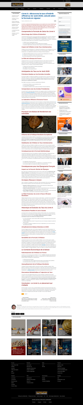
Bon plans (28, 362)
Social (43, 362)
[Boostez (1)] (64, 124)
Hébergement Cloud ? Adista (62, 75)
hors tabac (43, 244)
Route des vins (29, 366)
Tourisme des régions (61, 371)
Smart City (28, 381)
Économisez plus (14, 381)
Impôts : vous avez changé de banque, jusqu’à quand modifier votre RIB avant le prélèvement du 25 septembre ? (64, 183)
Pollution (43, 379)
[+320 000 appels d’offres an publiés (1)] (64, 46)
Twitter (13, 313)
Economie (48, 8)
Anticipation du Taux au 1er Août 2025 (15, 19)
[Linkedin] (64, 1)
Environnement (61, 8)
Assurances (13, 377)
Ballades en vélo (60, 365)
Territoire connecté (30, 382)
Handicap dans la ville (61, 379)
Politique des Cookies (32, 396)
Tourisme (34, 8)
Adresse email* (62, 25)
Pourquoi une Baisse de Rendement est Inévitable (15, 22)
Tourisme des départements (62, 369)
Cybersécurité (29, 377)
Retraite (43, 366)
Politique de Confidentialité (62, 32)
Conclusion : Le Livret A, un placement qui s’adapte (15, 34)
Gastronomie (29, 365)
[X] (63, 1)
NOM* (60, 21)
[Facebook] (60, 1)
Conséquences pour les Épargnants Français (15, 25)
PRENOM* (60, 17)
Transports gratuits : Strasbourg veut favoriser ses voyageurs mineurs (64, 114)
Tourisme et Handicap (61, 368)
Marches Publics (14, 386)
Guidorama (41, 8)
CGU (47, 396)
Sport (12, 371)
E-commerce (13, 379)
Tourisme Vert (59, 373)
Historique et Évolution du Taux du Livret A (15, 28)
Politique (12, 366)
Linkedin (50, 402)
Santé (29, 8)
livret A (26, 293)
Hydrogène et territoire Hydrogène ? (63, 85)
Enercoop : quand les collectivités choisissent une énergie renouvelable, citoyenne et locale (64, 167)
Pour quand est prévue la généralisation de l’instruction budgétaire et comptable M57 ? (64, 107)
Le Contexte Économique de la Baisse (15, 31)
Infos (58, 377)
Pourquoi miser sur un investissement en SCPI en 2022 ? (65, 111)
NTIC (54, 8)
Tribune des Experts (14, 369)
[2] (64, 93)
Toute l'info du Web (14, 365)
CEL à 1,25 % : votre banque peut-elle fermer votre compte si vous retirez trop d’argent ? (64, 207)
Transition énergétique (46, 381)
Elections (22, 8)
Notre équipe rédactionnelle (54, 396)
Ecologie (43, 377)
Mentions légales (40, 396)
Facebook (17, 313)
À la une (16, 8)
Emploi (12, 382)
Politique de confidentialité (22, 396)
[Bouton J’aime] (55, 21)
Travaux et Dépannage (30, 371)
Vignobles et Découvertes (31, 368)
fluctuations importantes (30, 92)
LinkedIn (22, 313)
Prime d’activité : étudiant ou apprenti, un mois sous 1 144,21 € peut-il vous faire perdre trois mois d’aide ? (64, 195)
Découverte (59, 366)
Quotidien (59, 375)
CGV (44, 396)
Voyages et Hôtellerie (30, 369)
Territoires (69, 8)
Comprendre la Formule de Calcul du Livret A (15, 16)
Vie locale (59, 381)
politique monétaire (31, 270)
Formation (13, 384)
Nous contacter (62, 396)
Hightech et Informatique (31, 379)
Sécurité (12, 373)
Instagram (39, 402)
